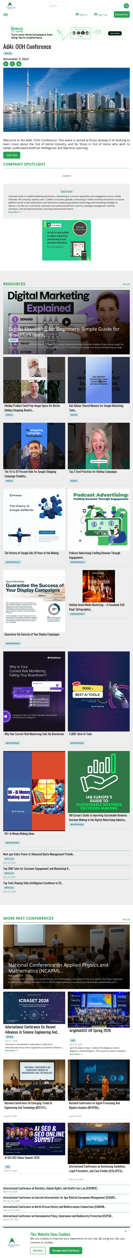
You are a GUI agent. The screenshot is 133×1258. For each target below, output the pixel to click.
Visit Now (11, 155)
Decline (38, 1250)
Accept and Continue (65, 1250)
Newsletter (121, 14)
